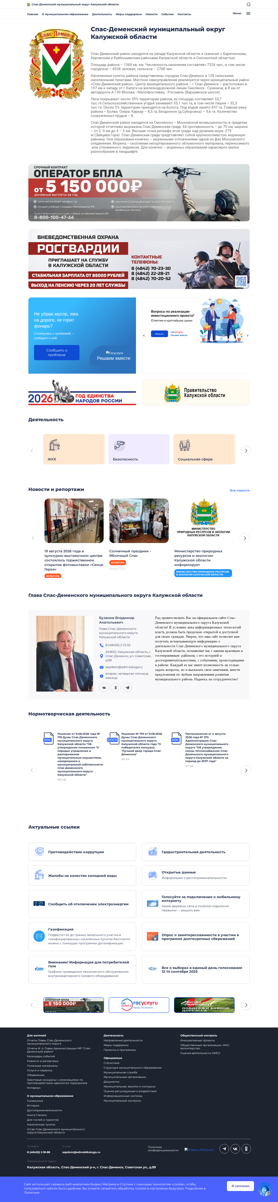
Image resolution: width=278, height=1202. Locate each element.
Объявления (35, 1075)
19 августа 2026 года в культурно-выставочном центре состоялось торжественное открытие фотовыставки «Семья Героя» (73, 560)
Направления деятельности (123, 1040)
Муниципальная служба (120, 1072)
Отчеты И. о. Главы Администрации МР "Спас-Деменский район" (59, 1050)
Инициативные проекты (197, 1040)
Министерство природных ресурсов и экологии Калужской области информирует (198, 558)
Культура (53, 576)
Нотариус (34, 1087)
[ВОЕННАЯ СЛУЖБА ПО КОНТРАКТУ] (139, 192)
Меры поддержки (129, 14)
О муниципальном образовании (65, 14)
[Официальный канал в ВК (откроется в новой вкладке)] (235, 1148)
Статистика (111, 1063)
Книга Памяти (37, 1115)
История (33, 1105)
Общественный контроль (198, 1035)
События (167, 14)
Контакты (184, 14)
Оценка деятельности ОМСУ (200, 1053)
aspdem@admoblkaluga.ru (81, 1152)
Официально (113, 1058)
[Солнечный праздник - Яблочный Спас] (139, 520)
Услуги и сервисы (39, 1070)
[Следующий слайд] (247, 335)
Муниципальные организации (125, 1077)
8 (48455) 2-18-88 (38, 1152)
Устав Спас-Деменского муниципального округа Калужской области (56, 1131)
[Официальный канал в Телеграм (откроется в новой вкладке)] (224, 1148)
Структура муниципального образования (133, 1067)
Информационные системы (123, 1096)
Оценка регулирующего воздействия (130, 1091)
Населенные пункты (41, 1124)
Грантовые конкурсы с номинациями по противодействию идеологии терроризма (57, 1081)
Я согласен (240, 1186)
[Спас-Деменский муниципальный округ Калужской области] (56, 63)
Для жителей (36, 1035)
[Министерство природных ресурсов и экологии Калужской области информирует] (204, 520)
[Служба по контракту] (74, 1005)
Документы (111, 1081)
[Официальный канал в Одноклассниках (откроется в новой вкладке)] (246, 1148)
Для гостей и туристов (43, 1119)
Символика (35, 1101)
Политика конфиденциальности (163, 1149)
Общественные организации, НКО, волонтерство (205, 1046)
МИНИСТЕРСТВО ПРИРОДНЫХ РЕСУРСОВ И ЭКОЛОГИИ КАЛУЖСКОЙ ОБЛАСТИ (202, 573)
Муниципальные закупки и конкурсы (129, 1086)
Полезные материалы (42, 1065)
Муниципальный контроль (122, 1100)
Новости (152, 14)
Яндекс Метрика (103, 1184)
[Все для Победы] (204, 1005)
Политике (32, 1192)
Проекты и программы (120, 1050)
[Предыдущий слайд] (144, 335)
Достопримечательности (44, 1110)
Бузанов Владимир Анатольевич (116, 620)
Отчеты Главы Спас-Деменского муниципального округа (49, 1042)
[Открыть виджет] (265, 1189)
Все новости (240, 490)
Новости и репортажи (42, 1061)
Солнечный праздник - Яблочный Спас (130, 553)
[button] (246, 451)
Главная (32, 14)
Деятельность (102, 14)
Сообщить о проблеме (56, 352)
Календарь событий (41, 1056)
